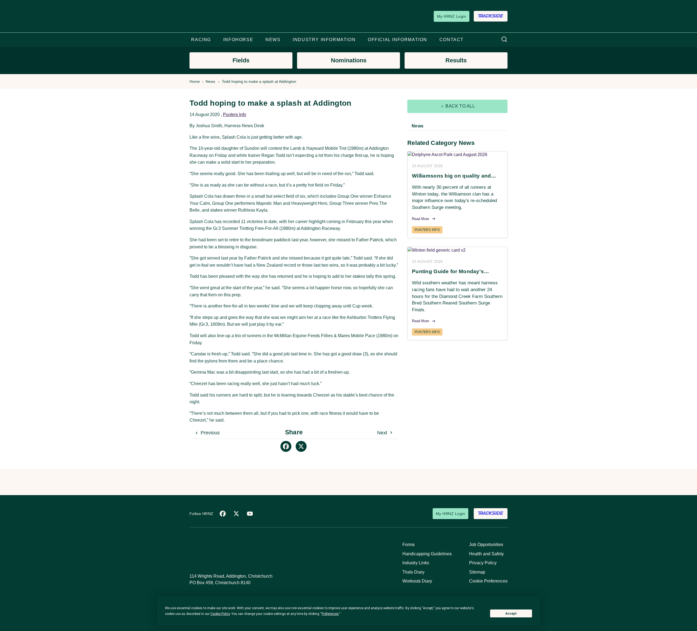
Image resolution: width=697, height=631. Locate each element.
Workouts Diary (417, 581)
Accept (511, 613)
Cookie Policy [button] (220, 614)
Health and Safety (486, 553)
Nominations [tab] (348, 60)
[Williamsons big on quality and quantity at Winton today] (457, 154)
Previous (209, 432)
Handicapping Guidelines (427, 553)
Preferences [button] (330, 614)
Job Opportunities (486, 544)
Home (194, 81)
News (210, 81)
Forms (408, 544)
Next (383, 432)
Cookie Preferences (488, 581)
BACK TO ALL (459, 106)
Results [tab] (456, 60)
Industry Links (415, 562)
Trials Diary (413, 572)
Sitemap (477, 572)
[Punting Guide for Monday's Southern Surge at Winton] (457, 250)
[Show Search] (504, 39)
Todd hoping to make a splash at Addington (259, 81)
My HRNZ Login (451, 16)
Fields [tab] (241, 60)
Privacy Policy (483, 562)
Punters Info (234, 114)
